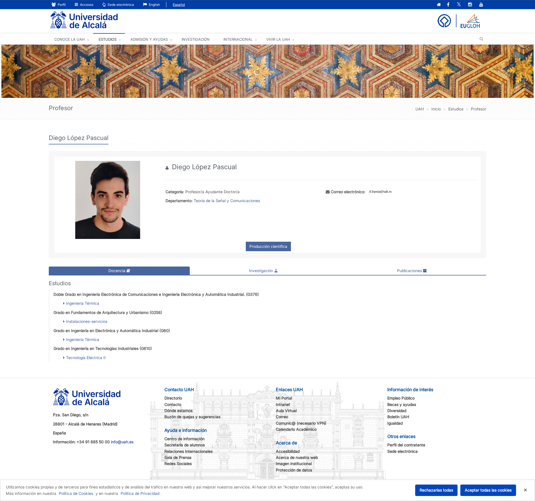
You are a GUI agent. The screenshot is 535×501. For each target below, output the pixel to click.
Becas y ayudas (401, 404)
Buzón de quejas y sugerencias (192, 416)
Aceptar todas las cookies (488, 490)
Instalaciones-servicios (86, 321)
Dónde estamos (178, 410)
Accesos (86, 5)
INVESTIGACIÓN (196, 39)
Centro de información (184, 438)
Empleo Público (401, 398)
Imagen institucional (294, 463)
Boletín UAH (398, 416)
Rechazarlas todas (436, 490)
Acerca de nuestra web (297, 457)
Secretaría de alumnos (184, 444)
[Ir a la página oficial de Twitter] (459, 5)
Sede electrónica (120, 5)
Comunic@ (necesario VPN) (301, 423)
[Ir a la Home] (83, 20)
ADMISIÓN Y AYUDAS (149, 39)
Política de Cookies (76, 493)
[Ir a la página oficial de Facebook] (448, 5)
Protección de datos (294, 470)
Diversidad (396, 410)
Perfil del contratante (406, 444)
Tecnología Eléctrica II (86, 357)
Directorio (173, 398)
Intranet (283, 404)
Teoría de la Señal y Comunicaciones (227, 200)
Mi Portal (284, 398)
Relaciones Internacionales (188, 451)
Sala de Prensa (177, 457)
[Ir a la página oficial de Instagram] (470, 5)
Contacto (172, 404)
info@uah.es (122, 441)
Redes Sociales (178, 463)
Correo (282, 416)
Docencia (117, 270)
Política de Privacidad (140, 493)
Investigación (261, 270)
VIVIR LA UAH (278, 39)
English (154, 5)
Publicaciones (410, 270)
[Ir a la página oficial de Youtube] (481, 5)
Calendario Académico (296, 429)
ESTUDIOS (107, 39)
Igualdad (395, 423)
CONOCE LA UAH (69, 39)
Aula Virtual (286, 410)
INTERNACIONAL (237, 39)
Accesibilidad (288, 451)
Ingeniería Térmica (82, 303)
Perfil (61, 5)
